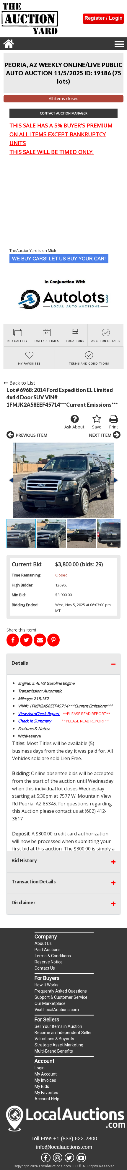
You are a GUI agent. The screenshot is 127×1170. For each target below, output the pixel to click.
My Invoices (45, 1080)
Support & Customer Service (61, 997)
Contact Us (45, 968)
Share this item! (21, 630)
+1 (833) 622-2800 (75, 1138)
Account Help (47, 1098)
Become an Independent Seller (63, 1032)
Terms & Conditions (53, 955)
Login (40, 1068)
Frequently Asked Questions (61, 991)
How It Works (46, 985)
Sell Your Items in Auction (58, 1026)
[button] (63, 480)
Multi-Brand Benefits (54, 1051)
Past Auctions (48, 949)
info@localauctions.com (64, 1147)
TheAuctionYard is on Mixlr (32, 250)
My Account (46, 1074)
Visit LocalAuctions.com (57, 1009)
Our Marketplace (50, 1003)
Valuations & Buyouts (54, 1038)
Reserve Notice (49, 962)
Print (113, 427)
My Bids (42, 1086)
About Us (43, 943)
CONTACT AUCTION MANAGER (63, 113)
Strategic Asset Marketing (59, 1045)
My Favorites (46, 1092)
